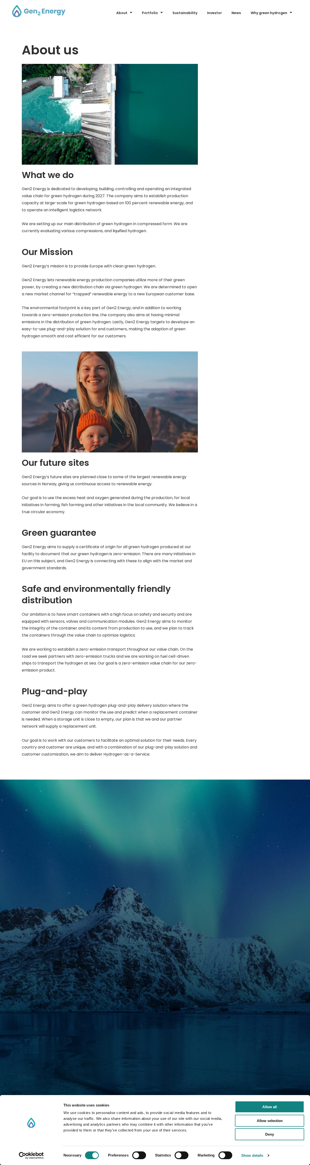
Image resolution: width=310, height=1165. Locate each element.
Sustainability (184, 12)
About (121, 12)
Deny (269, 1134)
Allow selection (270, 1121)
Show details (252, 1155)
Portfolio (150, 12)
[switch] (139, 1155)
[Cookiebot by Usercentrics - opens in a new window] (31, 1155)
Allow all (269, 1107)
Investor (214, 12)
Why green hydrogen (269, 12)
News (236, 12)
